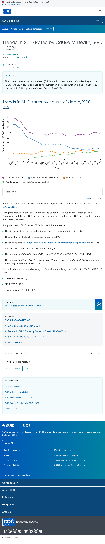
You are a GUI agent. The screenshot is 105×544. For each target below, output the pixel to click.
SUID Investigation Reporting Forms (69, 460)
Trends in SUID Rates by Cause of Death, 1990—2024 (37, 331)
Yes (7, 368)
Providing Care (16, 29)
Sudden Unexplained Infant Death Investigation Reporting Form (57, 242)
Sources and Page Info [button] (17, 353)
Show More (14, 342)
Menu (97, 21)
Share (98, 353)
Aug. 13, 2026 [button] (13, 67)
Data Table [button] (10, 191)
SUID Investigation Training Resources (70, 465)
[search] (100, 11)
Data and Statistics (34, 29)
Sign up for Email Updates (19, 475)
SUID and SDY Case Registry (66, 455)
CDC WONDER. (10, 206)
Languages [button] (8, 504)
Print (90, 353)
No (28, 368)
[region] (52, 180)
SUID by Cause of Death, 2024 (24, 325)
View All (9, 443)
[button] (13, 178)
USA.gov (16, 538)
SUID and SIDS (11, 20)
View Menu (49, 29)
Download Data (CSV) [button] (94, 198)
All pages (21, 57)
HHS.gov (6, 538)
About (5, 29)
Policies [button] (6, 497)
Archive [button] (6, 511)
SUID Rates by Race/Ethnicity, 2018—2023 (22, 403)
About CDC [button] (9, 490)
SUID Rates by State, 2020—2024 (26, 336)
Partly (17, 368)
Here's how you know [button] (11, 4)
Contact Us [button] (9, 482)
